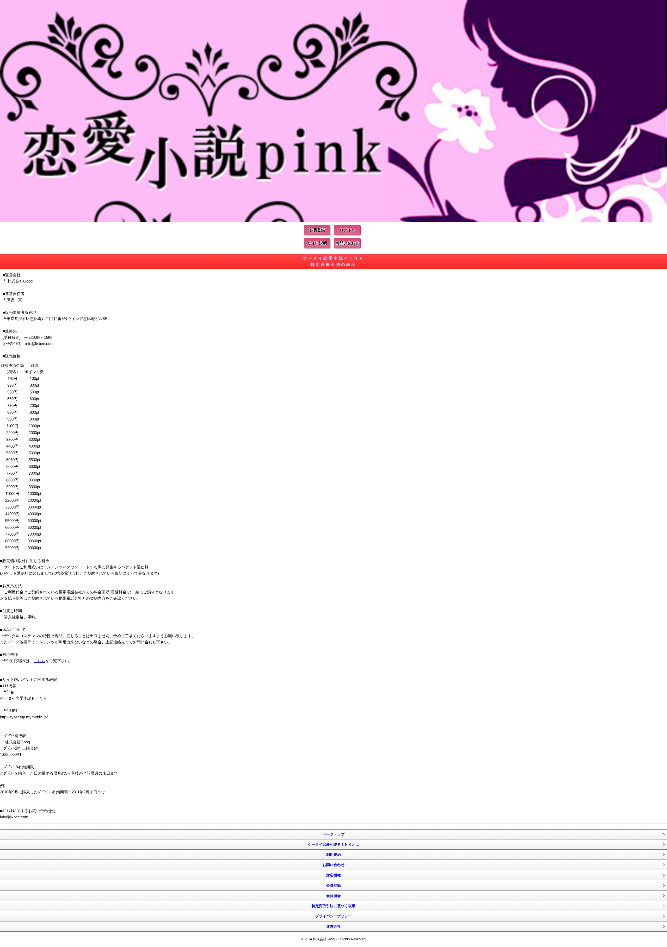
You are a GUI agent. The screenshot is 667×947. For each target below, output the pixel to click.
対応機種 (333, 875)
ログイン (347, 230)
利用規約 (333, 854)
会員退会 (333, 896)
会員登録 (317, 230)
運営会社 (333, 926)
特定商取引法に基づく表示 (333, 906)
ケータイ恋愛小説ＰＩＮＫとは (333, 844)
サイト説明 (317, 243)
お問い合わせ (347, 243)
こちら (39, 660)
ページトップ (333, 834)
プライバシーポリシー (333, 916)
